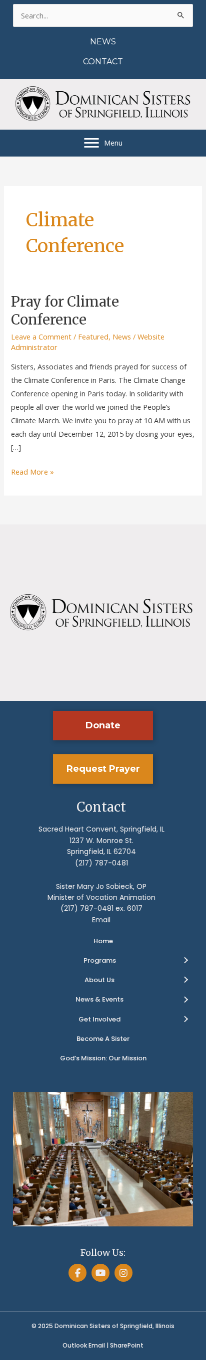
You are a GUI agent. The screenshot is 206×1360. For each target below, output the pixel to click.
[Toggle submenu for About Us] (185, 980)
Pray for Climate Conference (65, 310)
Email (101, 920)
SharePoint (127, 1345)
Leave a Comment (41, 336)
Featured (93, 336)
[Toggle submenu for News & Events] (185, 1000)
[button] (103, 725)
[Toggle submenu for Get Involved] (185, 1019)
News (121, 336)
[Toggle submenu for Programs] (185, 960)
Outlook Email (83, 1345)
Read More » (32, 472)
